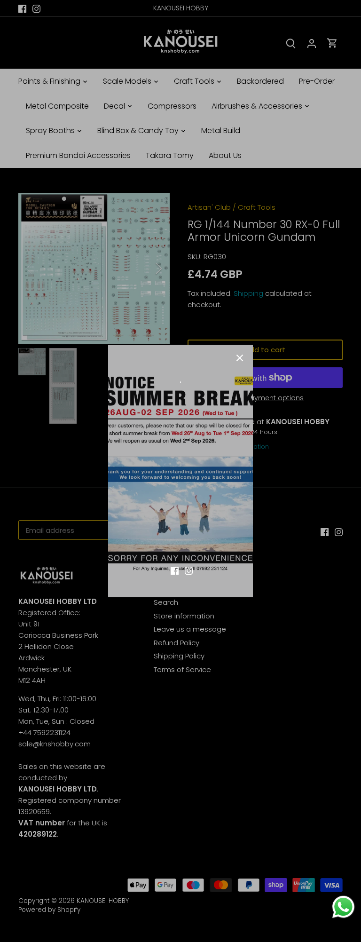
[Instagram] (189, 570)
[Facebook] (175, 570)
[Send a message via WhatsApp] (343, 907)
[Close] (239, 358)
